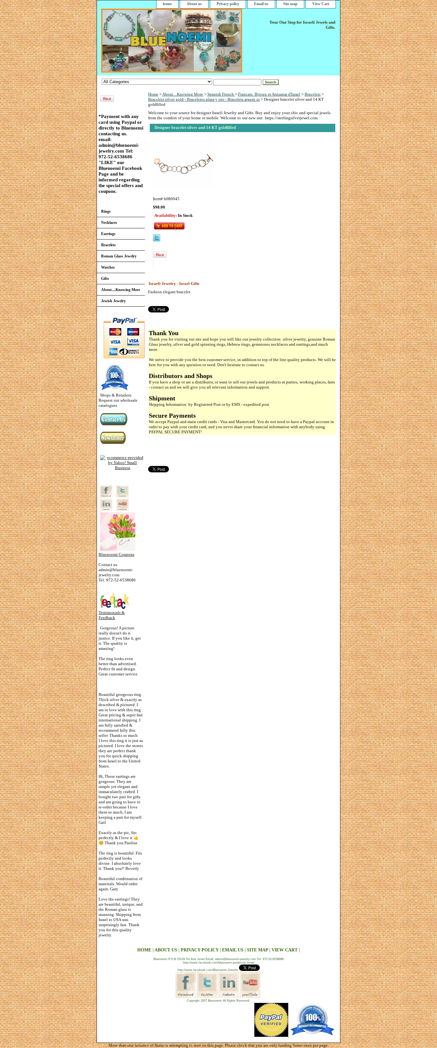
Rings (106, 211)
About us (194, 4)
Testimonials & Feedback (112, 615)
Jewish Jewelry (113, 301)
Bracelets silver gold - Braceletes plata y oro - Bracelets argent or (204, 99)
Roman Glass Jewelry (119, 256)
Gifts (105, 278)
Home (153, 94)
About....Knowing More (182, 94)
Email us (261, 4)
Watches (108, 267)
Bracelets (313, 94)
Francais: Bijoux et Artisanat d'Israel (269, 94)
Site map (290, 4)
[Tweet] (156, 240)
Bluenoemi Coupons (116, 554)
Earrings (108, 234)
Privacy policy (228, 4)
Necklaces (109, 222)
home (167, 4)
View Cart (320, 4)
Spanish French (221, 94)
